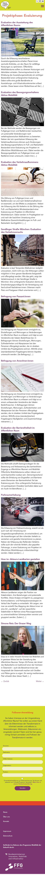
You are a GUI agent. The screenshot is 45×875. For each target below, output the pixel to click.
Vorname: (6, 746)
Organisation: (7, 765)
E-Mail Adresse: (8, 759)
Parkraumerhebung (11, 495)
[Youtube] (42, 1)
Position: (5, 772)
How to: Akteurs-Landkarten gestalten (20, 559)
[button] (42, 5)
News (5, 812)
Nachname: (6, 752)
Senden (22, 788)
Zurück (5, 681)
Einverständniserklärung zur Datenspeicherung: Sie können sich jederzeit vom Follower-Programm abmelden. (23, 782)
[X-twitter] (37, 1)
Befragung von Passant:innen (15, 296)
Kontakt (6, 821)
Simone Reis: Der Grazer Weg (16, 623)
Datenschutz (7, 836)
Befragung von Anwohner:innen (17, 361)
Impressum (7, 831)
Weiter (40, 681)
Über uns (6, 817)
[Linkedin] (40, 1)
